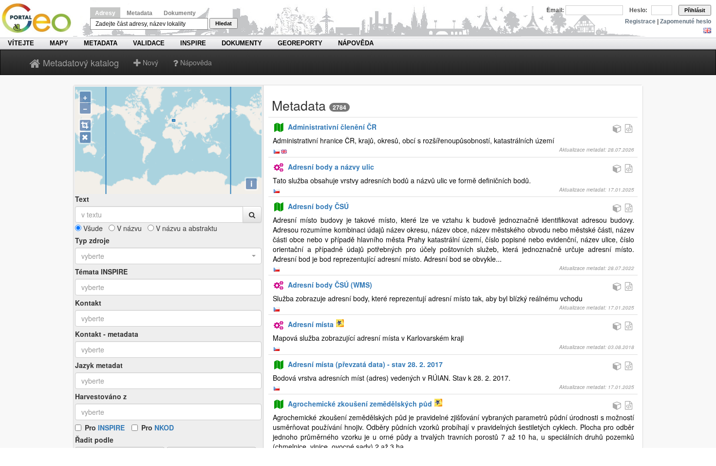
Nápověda (356, 43)
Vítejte (21, 43)
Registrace (640, 21)
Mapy (59, 43)
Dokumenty (180, 13)
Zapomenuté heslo (685, 21)
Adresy (105, 13)
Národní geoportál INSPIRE (40, 18)
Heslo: (638, 10)
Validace (149, 43)
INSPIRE (193, 43)
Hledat (223, 23)
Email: (555, 10)
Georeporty (300, 43)
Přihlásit (694, 10)
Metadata (139, 13)
